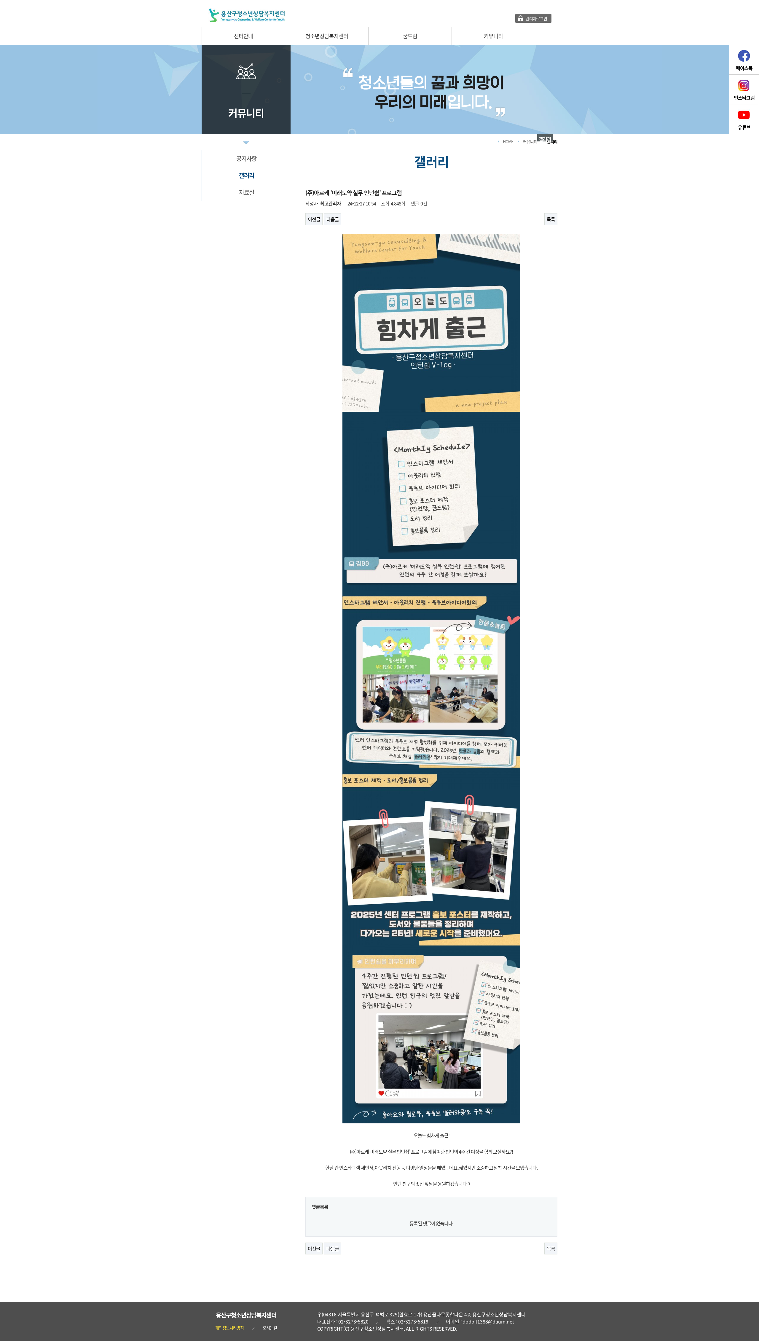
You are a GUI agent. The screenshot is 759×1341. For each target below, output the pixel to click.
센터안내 (243, 36)
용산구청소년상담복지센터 (246, 1315)
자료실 (246, 192)
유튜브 (744, 127)
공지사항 (246, 158)
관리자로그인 (536, 18)
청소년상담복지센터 (326, 36)
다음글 (332, 219)
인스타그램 (744, 97)
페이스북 (744, 67)
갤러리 (246, 175)
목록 (551, 219)
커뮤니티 (493, 36)
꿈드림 (410, 36)
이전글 (314, 219)
